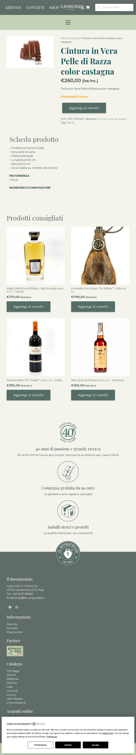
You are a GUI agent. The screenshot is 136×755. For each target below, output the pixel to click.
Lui (99, 118)
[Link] (82, 7)
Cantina (12, 682)
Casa (10, 686)
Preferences (40, 745)
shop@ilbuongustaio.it (29, 597)
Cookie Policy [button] (107, 733)
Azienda (12, 624)
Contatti (12, 628)
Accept (95, 745)
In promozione (16, 702)
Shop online (15, 632)
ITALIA (70, 122)
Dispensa (12, 678)
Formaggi (13, 671)
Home (64, 38)
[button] (68, 22)
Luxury (75, 38)
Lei (104, 118)
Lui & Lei (112, 118)
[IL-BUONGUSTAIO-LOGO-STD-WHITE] (71, 7)
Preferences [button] (52, 737)
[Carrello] (88, 7)
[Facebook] (10, 607)
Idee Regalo (15, 698)
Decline (68, 745)
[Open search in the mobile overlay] (114, 7)
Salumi (11, 674)
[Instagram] (16, 607)
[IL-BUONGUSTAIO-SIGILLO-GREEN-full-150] (68, 553)
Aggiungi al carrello (84, 108)
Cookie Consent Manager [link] (18, 724)
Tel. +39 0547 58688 (20, 593)
